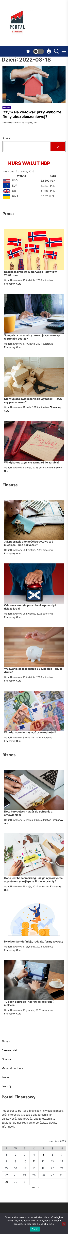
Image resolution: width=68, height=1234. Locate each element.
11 (34, 1161)
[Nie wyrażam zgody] (64, 1224)
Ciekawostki (9, 1050)
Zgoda (35, 1229)
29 (6, 1181)
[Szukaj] (58, 146)
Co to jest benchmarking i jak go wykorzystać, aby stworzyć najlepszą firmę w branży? (33, 879)
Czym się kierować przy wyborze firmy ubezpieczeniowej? (31, 114)
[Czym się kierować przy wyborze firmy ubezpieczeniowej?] (34, 84)
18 (34, 1168)
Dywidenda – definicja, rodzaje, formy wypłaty (33, 941)
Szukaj (6, 138)
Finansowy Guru (10, 122)
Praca (5, 1077)
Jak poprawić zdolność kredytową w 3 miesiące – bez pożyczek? (29, 543)
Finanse (6, 107)
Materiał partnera (12, 1068)
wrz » (35, 1187)
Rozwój (6, 1086)
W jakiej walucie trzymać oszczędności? (30, 732)
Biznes (6, 1041)
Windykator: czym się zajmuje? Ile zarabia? (31, 462)
